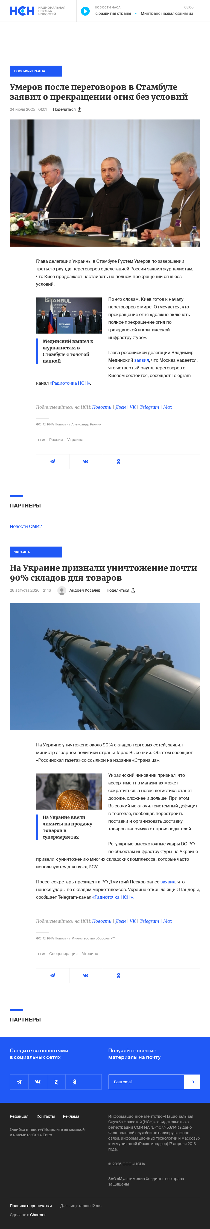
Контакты (46, 1116)
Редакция (19, 1116)
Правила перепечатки (31, 1205)
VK (133, 407)
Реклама (71, 1116)
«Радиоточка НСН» (70, 383)
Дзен (121, 407)
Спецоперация (63, 953)
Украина (75, 439)
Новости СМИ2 (26, 526)
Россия (56, 439)
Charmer (38, 1214)
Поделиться (64, 109)
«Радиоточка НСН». (113, 897)
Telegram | (151, 407)
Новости (102, 407)
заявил (141, 360)
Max (167, 407)
